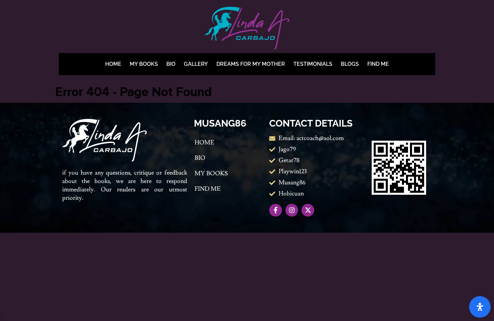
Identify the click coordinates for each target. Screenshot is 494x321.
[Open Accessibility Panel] (480, 307)
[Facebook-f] (275, 210)
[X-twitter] (307, 210)
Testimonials (312, 64)
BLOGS (350, 64)
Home (113, 64)
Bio (170, 64)
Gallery (196, 64)
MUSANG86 (220, 123)
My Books (144, 64)
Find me (378, 64)
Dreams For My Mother (250, 64)
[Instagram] (291, 210)
